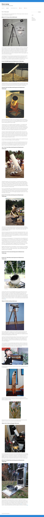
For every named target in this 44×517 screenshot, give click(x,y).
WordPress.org (34, 20)
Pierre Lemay (5, 4)
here (5, 298)
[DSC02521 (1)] (15, 104)
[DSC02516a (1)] (15, 356)
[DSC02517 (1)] (15, 382)
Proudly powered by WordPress (6, 513)
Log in (32, 17)
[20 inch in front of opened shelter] (15, 480)
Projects (7, 8)
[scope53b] (15, 409)
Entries (33, 18)
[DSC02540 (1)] (15, 438)
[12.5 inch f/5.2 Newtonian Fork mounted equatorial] (15, 177)
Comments (34, 19)
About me (3, 8)
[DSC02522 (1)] (15, 72)
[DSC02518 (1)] (15, 316)
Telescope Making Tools (14, 8)
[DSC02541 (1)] (15, 32)
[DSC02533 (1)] (15, 211)
